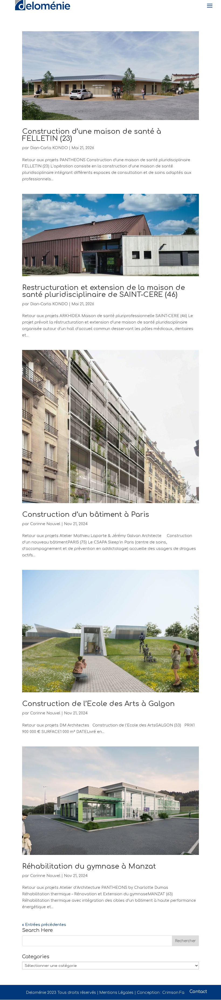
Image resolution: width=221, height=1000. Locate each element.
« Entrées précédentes (44, 925)
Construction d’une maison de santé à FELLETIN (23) (91, 135)
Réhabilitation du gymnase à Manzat (89, 866)
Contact (198, 991)
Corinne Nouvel (45, 524)
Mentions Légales (116, 993)
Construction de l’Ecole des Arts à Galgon (98, 704)
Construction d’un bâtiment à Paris (85, 514)
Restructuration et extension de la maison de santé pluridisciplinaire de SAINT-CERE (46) (103, 291)
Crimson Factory (178, 993)
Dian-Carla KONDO (49, 148)
